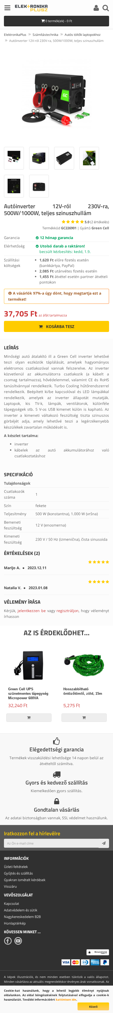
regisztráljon (67, 610)
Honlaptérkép (15, 923)
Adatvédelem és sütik (20, 910)
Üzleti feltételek (16, 866)
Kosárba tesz (59, 326)
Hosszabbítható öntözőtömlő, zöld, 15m (82, 691)
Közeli (93, 1007)
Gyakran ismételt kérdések (24, 879)
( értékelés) (97, 222)
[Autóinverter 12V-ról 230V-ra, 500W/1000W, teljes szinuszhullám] (56, 94)
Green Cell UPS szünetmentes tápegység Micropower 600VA (28, 693)
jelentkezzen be (32, 610)
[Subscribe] (104, 843)
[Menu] (7, 9)
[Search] (105, 9)
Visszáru (10, 886)
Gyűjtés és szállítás (18, 873)
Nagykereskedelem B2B (22, 916)
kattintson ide (66, 999)
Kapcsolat (11, 903)
